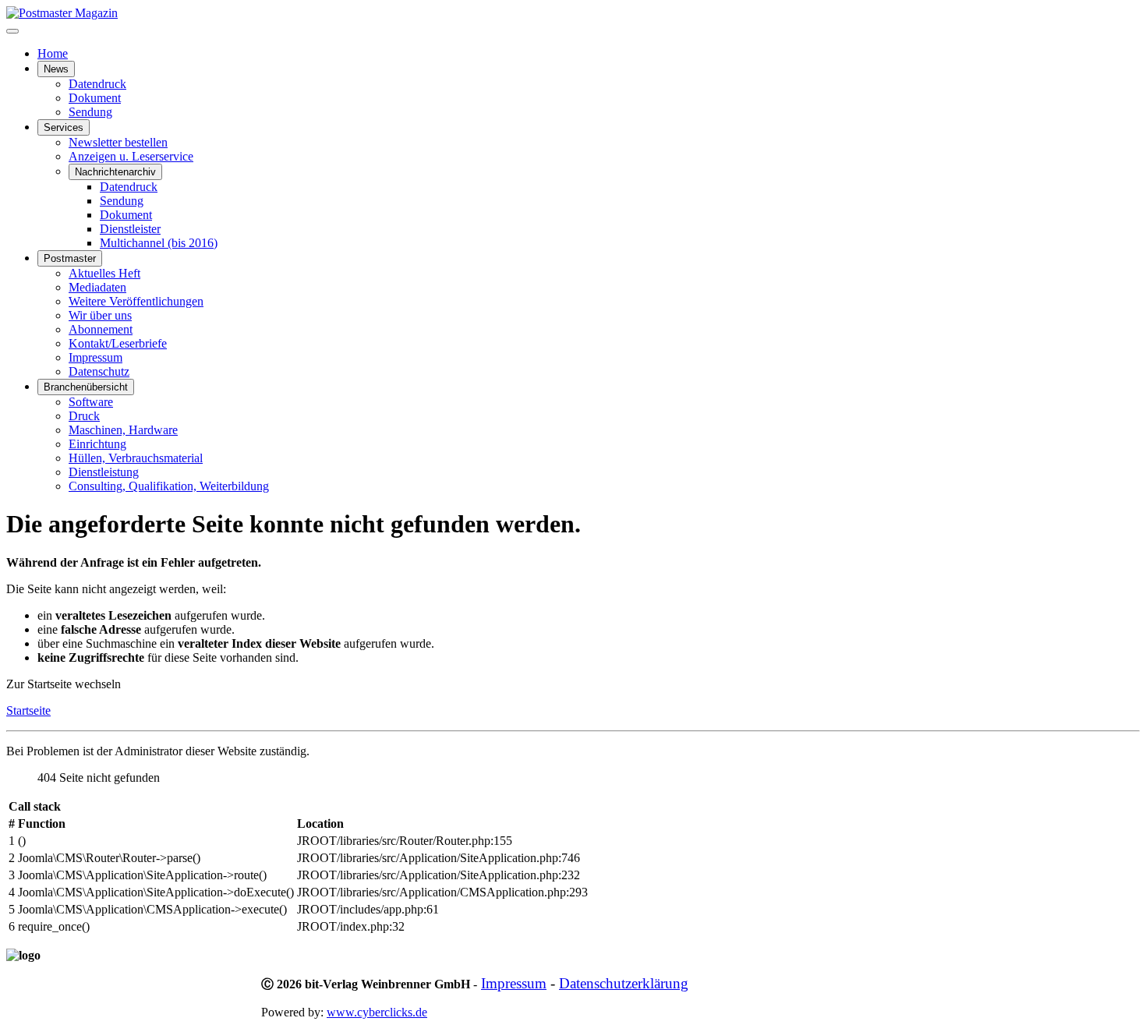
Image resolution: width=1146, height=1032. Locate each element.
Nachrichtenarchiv (115, 172)
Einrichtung (97, 444)
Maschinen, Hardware (123, 429)
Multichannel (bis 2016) (159, 242)
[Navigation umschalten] (12, 31)
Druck (84, 415)
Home (52, 53)
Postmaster (70, 258)
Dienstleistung (104, 472)
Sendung (90, 111)
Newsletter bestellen (118, 142)
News (56, 69)
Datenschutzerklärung (623, 983)
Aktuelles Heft (104, 273)
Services (63, 127)
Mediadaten (97, 287)
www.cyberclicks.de (377, 1012)
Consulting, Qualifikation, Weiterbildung (169, 486)
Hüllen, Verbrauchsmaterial (136, 458)
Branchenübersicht (86, 387)
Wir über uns (100, 315)
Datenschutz (99, 371)
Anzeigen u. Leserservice (131, 156)
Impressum (95, 357)
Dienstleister (130, 228)
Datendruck (97, 83)
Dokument (95, 97)
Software (91, 401)
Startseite (28, 710)
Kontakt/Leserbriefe (118, 343)
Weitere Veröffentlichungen (136, 301)
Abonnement (101, 329)
